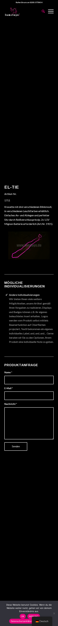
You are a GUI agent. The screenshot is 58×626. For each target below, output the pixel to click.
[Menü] (49, 11)
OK (22, 616)
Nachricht (10, 403)
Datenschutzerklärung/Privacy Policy (30, 621)
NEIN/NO (33, 616)
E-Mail (8, 388)
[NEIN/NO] (54, 613)
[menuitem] (42, 11)
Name (8, 372)
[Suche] (42, 11)
